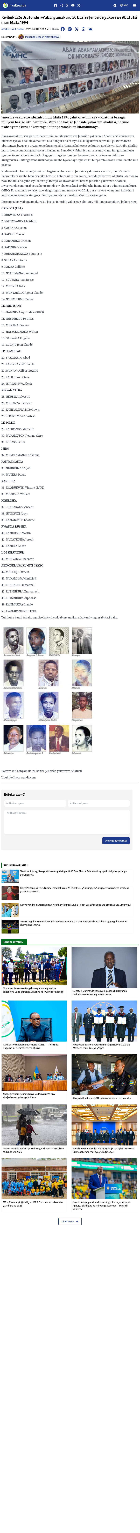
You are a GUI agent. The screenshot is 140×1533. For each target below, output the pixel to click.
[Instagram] (61, 5)
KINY (126, 5)
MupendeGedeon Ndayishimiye (42, 37)
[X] (78, 5)
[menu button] (134, 5)
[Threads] (67, 5)
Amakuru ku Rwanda (12, 29)
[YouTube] (73, 5)
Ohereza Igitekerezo (116, 840)
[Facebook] (55, 5)
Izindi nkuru (67, 1221)
